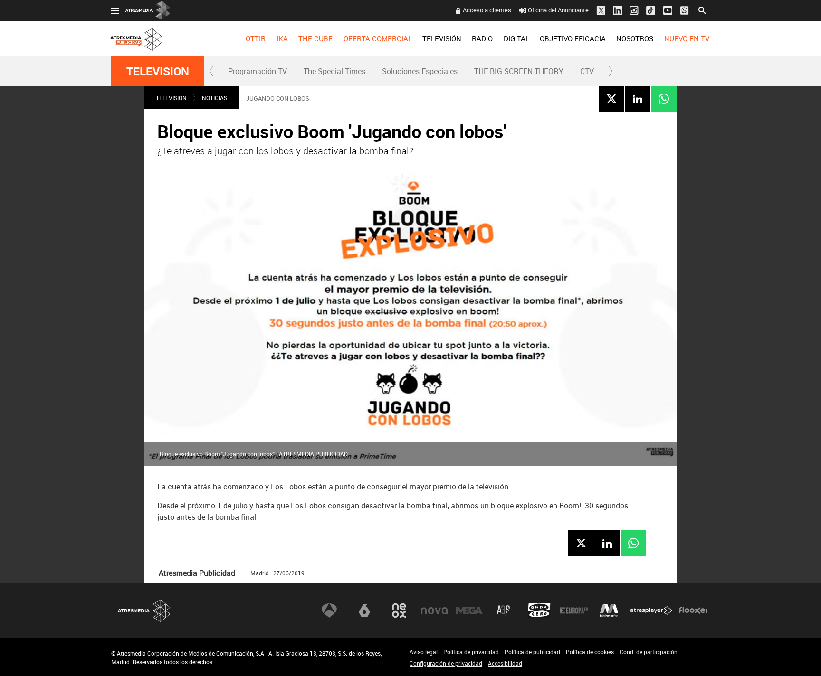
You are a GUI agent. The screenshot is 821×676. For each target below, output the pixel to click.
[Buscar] (702, 9)
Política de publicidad (532, 652)
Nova (434, 610)
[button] (212, 71)
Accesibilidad (505, 663)
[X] (611, 99)
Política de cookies (590, 652)
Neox (399, 610)
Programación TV (257, 71)
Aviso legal (424, 652)
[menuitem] (255, 38)
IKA (282, 38)
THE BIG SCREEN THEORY (518, 71)
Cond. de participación (649, 652)
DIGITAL (516, 38)
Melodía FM (609, 610)
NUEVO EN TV (686, 38)
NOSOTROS (634, 38)
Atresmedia (144, 611)
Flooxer (693, 610)
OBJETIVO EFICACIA (573, 38)
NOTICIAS (214, 98)
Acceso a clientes (487, 10)
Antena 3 (329, 610)
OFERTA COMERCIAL (378, 38)
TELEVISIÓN (441, 38)
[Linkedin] (637, 99)
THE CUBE (315, 38)
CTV (587, 71)
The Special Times (334, 71)
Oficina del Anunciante (558, 10)
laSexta (364, 610)
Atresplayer (651, 610)
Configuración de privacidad (446, 663)
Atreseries (504, 610)
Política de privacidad (471, 652)
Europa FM (574, 610)
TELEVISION (157, 71)
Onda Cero (539, 610)
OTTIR (256, 38)
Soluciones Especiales (420, 71)
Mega (469, 610)
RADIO (482, 38)
